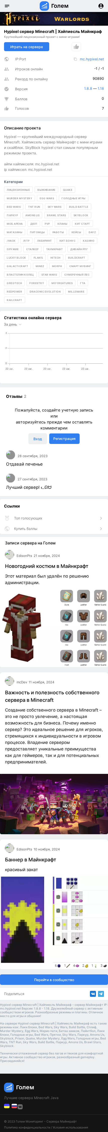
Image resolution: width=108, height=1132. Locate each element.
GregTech (14, 283)
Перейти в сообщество (54, 980)
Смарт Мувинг (80, 266)
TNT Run (34, 206)
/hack (11, 240)
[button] (7, 6)
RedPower (14, 291)
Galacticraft (17, 266)
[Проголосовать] (76, 46)
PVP (47, 223)
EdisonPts (24, 556)
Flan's (38, 257)
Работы (58, 232)
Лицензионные (18, 189)
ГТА (82, 283)
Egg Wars (47, 198)
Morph (57, 266)
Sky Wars (55, 206)
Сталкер (32, 249)
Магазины (14, 232)
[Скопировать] (75, 59)
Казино (88, 240)
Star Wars (49, 274)
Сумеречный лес (76, 274)
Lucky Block (16, 257)
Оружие (13, 249)
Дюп (33, 223)
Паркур (12, 215)
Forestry (36, 283)
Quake (68, 189)
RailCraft (14, 300)
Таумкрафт (54, 249)
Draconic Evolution (45, 291)
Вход (37, 439)
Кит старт (82, 223)
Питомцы (37, 232)
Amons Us (32, 215)
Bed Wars (14, 206)
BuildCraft (76, 257)
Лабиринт (44, 240)
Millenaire (76, 291)
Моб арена (15, 223)
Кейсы (76, 232)
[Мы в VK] (7, 1107)
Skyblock (81, 215)
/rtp (26, 240)
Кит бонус (68, 240)
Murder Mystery (19, 198)
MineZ (40, 266)
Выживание (46, 189)
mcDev (22, 682)
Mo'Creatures (62, 283)
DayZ (92, 232)
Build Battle (78, 206)
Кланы (63, 223)
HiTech (55, 257)
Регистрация (64, 438)
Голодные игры (74, 198)
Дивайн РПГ (79, 249)
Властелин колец (20, 274)
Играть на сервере (26, 47)
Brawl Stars (56, 215)
